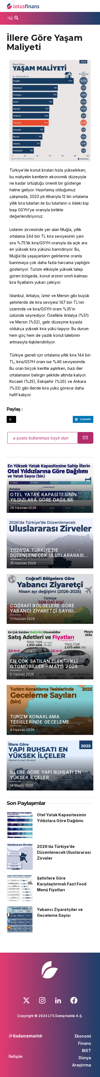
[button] (10, 18)
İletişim (15, 1056)
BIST (86, 1050)
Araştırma (81, 1065)
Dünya (85, 1057)
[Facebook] (74, 1000)
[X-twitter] (26, 1000)
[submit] (85, 438)
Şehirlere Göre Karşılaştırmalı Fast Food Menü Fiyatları (61, 884)
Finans (84, 1043)
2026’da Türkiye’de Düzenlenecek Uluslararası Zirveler (64, 852)
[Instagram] (42, 1000)
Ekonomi (83, 1036)
